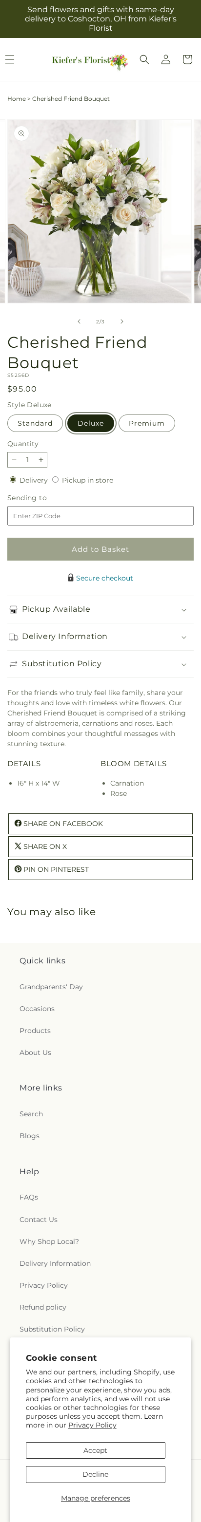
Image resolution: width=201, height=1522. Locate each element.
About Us (35, 1052)
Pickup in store (87, 480)
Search (31, 1113)
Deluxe (91, 423)
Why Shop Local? (49, 1241)
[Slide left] (79, 321)
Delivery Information (55, 1263)
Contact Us (39, 1219)
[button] (144, 59)
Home (16, 98)
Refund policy (43, 1307)
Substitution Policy (52, 1329)
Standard (35, 423)
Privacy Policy (92, 1425)
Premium (147, 423)
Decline (95, 1474)
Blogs (30, 1135)
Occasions (37, 1008)
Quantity (23, 443)
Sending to (41, 498)
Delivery (35, 480)
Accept (95, 1450)
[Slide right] (122, 321)
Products (35, 1030)
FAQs (29, 1197)
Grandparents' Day (51, 986)
